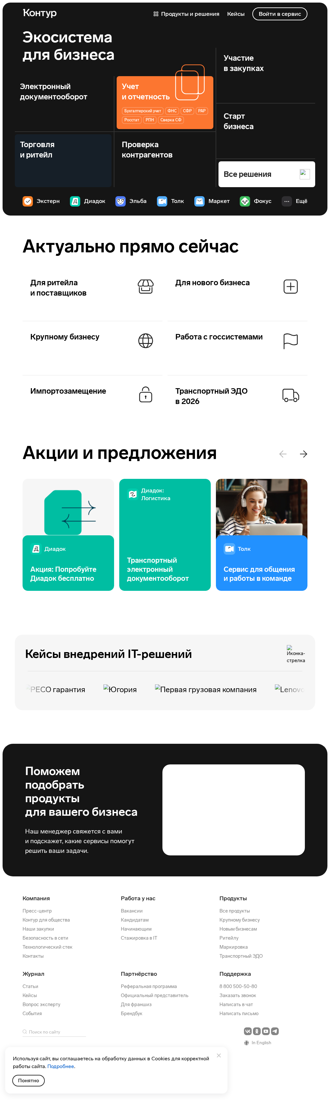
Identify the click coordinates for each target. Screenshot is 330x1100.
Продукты (233, 898)
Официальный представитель (155, 995)
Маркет (219, 201)
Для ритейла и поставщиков (58, 288)
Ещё (301, 201)
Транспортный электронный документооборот (158, 569)
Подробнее (60, 1066)
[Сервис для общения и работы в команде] (261, 535)
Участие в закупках (244, 63)
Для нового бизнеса (212, 282)
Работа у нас (138, 898)
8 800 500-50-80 (238, 986)
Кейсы (30, 995)
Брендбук (131, 1013)
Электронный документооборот (53, 91)
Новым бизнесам (238, 929)
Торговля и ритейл (37, 149)
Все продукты (234, 911)
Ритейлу (228, 938)
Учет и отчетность (146, 91)
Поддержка (235, 973)
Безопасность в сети (45, 938)
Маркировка (233, 947)
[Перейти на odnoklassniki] (257, 1031)
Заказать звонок (237, 995)
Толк (177, 201)
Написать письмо (238, 1013)
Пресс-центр (37, 911)
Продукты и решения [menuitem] (189, 13)
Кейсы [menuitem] (236, 13)
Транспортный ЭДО (241, 956)
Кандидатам (135, 920)
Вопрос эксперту (41, 1004)
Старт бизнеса (239, 121)
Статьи (30, 986)
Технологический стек (48, 947)
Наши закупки (38, 929)
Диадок (94, 201)
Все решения (247, 174)
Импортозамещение (68, 391)
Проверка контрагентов (147, 149)
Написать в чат (236, 1004)
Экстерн (48, 201)
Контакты (33, 956)
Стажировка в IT (139, 938)
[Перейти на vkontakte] (248, 1031)
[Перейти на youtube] (266, 1031)
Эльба (138, 201)
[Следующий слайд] (303, 454)
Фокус (262, 201)
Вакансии (132, 911)
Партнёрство (139, 973)
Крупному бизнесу (65, 336)
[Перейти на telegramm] (275, 1031)
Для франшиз (136, 1004)
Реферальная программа (149, 986)
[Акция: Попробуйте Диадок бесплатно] (68, 535)
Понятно (28, 1080)
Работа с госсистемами (219, 336)
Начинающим (136, 929)
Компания (36, 898)
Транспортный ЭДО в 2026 (211, 396)
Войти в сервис (280, 13)
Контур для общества (46, 920)
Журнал (33, 973)
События (32, 1013)
